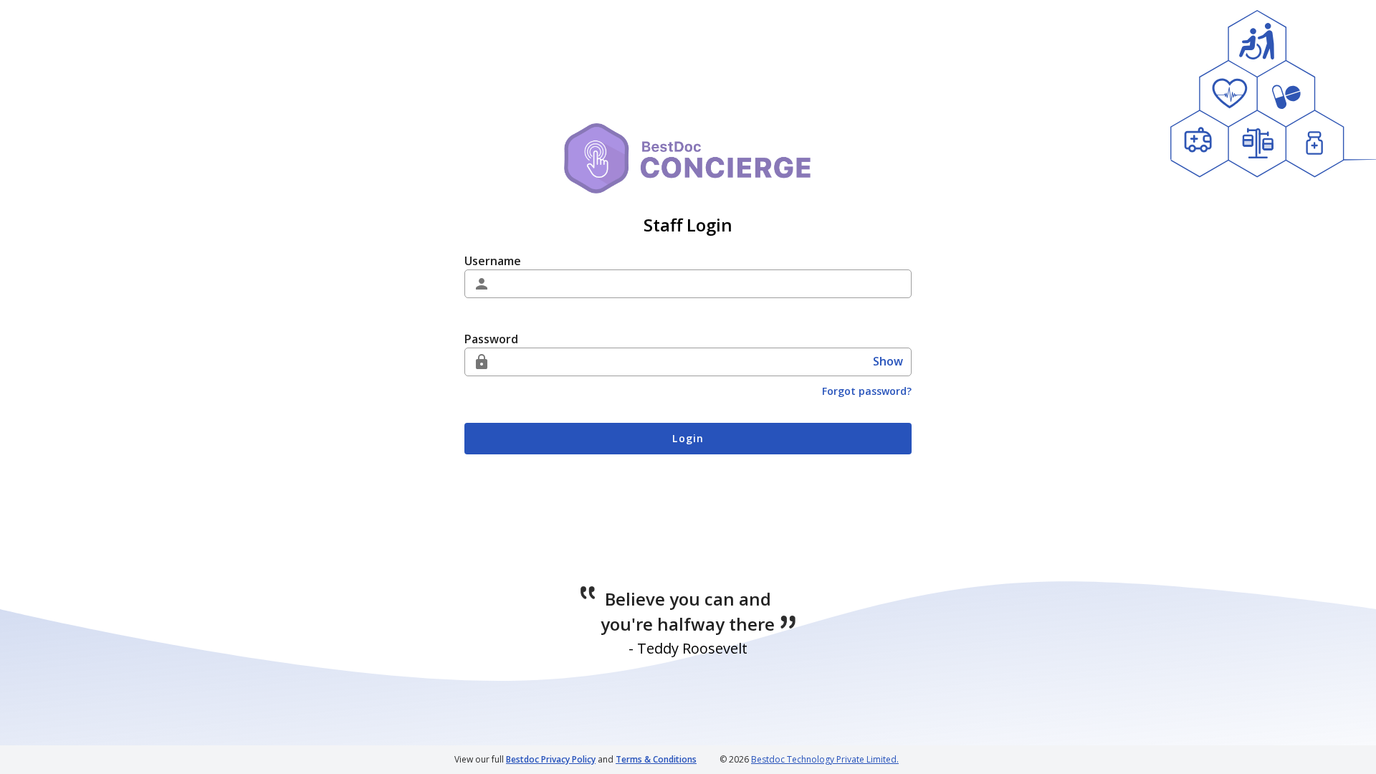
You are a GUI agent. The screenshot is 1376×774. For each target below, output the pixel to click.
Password (491, 339)
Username (492, 261)
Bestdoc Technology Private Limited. (825, 759)
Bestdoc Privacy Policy (551, 759)
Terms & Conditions (656, 759)
